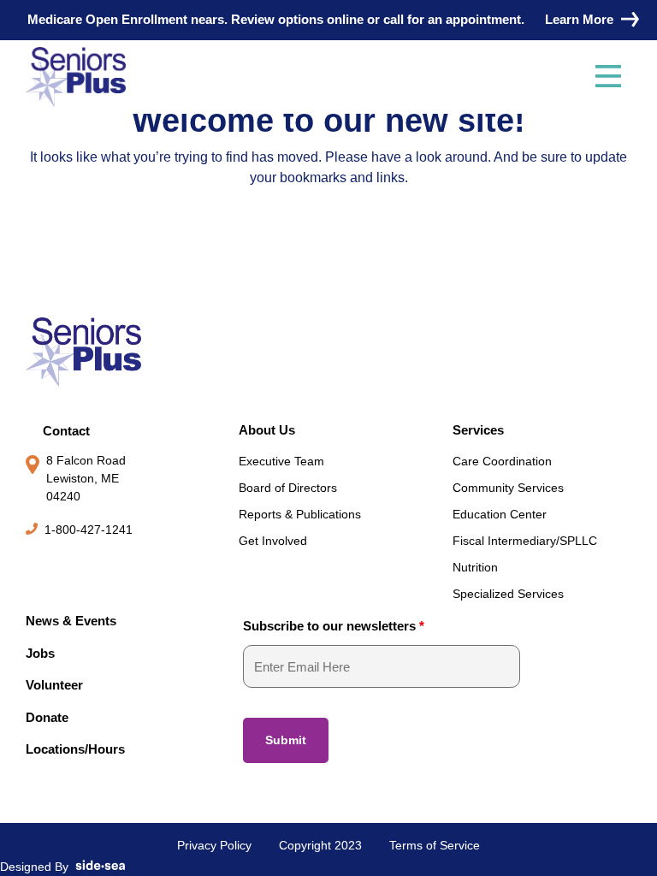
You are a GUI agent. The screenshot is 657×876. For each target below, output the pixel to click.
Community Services (508, 487)
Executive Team (281, 461)
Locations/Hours (75, 749)
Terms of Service (434, 845)
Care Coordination (502, 461)
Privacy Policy (214, 845)
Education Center (500, 514)
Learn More (579, 19)
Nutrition (475, 567)
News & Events (71, 620)
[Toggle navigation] (608, 77)
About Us (267, 430)
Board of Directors (288, 487)
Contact (66, 430)
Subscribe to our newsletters (333, 626)
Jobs (40, 653)
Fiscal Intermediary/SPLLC (525, 541)
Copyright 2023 (320, 845)
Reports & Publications (300, 514)
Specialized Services (508, 594)
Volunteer (54, 685)
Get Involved (273, 541)
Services (478, 430)
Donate (47, 717)
